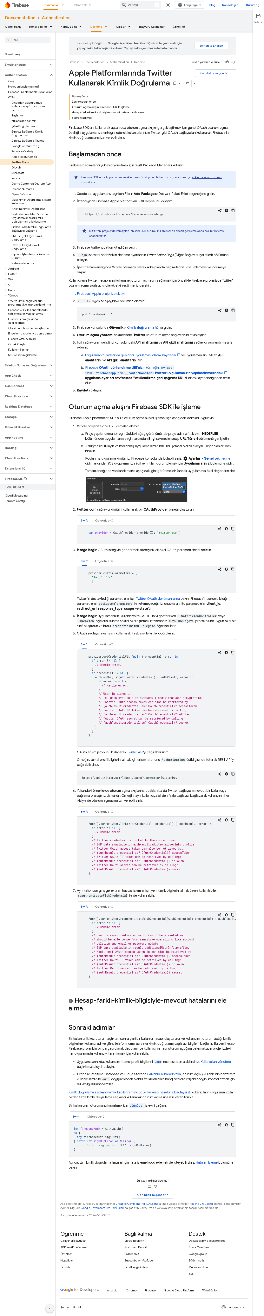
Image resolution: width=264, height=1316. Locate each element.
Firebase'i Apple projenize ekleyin (101, 294)
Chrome (131, 1290)
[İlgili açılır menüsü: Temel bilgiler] (52, 27)
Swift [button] (84, 520)
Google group (198, 1254)
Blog (212, 5)
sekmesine (217, 458)
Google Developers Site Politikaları (102, 1208)
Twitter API (135, 752)
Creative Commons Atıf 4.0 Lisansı (137, 1204)
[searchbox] (28, 40)
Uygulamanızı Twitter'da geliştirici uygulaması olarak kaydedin (130, 355)
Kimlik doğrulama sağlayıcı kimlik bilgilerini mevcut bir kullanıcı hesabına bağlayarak (130, 1092)
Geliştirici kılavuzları (73, 1240)
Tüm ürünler (210, 1290)
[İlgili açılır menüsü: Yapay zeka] (82, 27)
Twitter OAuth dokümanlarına (158, 599)
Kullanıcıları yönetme (215, 1062)
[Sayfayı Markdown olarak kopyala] (188, 83)
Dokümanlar (50, 5)
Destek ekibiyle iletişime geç (207, 1240)
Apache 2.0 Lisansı (201, 1204)
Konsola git (230, 5)
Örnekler (179, 26)
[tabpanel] (156, 534)
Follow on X (132, 1254)
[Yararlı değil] (233, 62)
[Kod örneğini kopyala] (233, 210)
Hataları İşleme (207, 1163)
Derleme (96, 26)
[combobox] (140, 5)
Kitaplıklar (66, 1260)
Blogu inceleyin (134, 1240)
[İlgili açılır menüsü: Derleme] (107, 27)
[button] (24, 64)
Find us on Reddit (136, 1247)
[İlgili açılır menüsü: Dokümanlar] (64, 5)
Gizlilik (77, 1307)
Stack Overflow (199, 1247)
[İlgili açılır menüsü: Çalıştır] (131, 27)
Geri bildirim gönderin (215, 73)
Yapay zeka (69, 26)
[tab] (84, 520)
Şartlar (64, 1307)
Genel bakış (13, 26)
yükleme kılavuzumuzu (207, 177)
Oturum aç (251, 5)
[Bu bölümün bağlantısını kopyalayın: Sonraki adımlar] (119, 1028)
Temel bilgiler (38, 26)
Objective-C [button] (104, 520)
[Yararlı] (227, 62)
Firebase (74, 62)
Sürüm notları (197, 1260)
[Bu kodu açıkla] (220, 210)
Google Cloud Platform (179, 1290)
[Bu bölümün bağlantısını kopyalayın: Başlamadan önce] (125, 154)
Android (112, 1290)
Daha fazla (80, 5)
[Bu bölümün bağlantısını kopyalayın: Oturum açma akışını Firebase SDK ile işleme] (205, 407)
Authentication (56, 17)
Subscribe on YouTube (139, 1260)
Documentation (20, 17)
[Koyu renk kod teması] (226, 210)
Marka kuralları (198, 1267)
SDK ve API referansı (73, 1247)
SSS (191, 1274)
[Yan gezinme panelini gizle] (50, 1308)
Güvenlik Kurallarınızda (164, 1074)
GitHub (65, 1267)
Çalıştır (121, 26)
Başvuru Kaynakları (152, 26)
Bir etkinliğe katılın (136, 1267)
